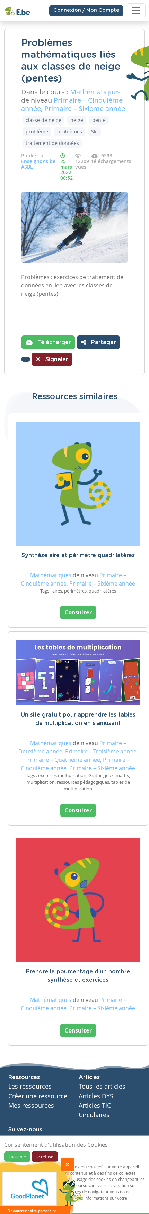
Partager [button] (102, 342)
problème (37, 131)
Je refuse (44, 1156)
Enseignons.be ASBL (38, 164)
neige (76, 120)
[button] (25, 359)
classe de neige (43, 120)
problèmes (69, 131)
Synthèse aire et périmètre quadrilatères (78, 555)
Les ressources (30, 1086)
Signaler (56, 359)
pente (99, 120)
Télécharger (53, 342)
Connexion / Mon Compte (86, 10)
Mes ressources (31, 1105)
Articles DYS (96, 1096)
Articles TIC (95, 1105)
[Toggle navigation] (136, 10)
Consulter (78, 612)
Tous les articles (102, 1086)
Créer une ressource (37, 1096)
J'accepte (17, 1156)
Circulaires (94, 1115)
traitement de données (52, 143)
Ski (94, 131)
